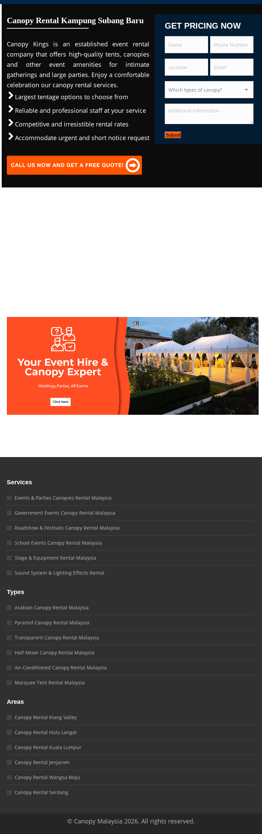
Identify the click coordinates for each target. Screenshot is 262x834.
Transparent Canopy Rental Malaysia (57, 637)
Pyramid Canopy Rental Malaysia (52, 622)
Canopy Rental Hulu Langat (46, 732)
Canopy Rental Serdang (41, 792)
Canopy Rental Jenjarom (42, 762)
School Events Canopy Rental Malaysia (58, 543)
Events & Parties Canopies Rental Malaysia (63, 498)
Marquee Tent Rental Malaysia (50, 682)
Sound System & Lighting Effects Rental (59, 573)
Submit (172, 135)
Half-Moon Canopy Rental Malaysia (54, 652)
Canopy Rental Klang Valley (46, 717)
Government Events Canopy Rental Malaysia (65, 513)
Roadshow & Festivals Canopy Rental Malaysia (67, 528)
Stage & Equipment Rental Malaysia (55, 558)
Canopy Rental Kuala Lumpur (48, 747)
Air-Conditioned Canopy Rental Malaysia (61, 667)
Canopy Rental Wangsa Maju (47, 777)
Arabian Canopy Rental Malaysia (52, 607)
